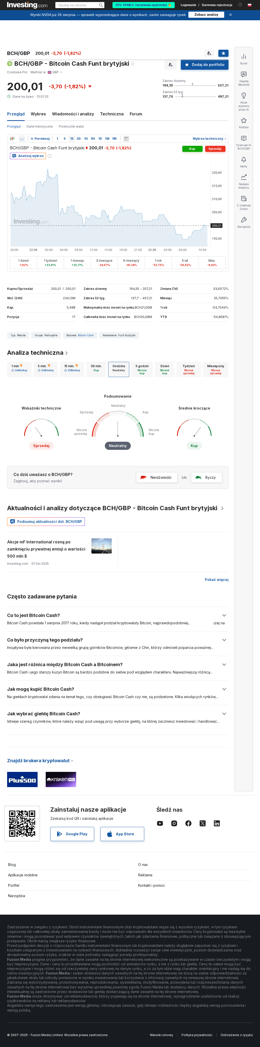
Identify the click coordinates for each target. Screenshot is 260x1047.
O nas (143, 864)
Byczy (210, 477)
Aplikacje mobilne (23, 875)
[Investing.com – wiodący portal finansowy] (27, 5)
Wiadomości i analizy (73, 113)
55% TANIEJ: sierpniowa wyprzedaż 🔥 (144, 5)
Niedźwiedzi (161, 477)
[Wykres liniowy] (22, 138)
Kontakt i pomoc (151, 885)
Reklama (145, 875)
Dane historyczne (40, 126)
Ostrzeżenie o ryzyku (237, 1035)
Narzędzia (16, 896)
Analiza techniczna (35, 352)
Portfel (13, 885)
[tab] (19, 369)
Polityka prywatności (197, 1035)
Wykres (38, 113)
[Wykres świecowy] (12, 138)
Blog (12, 864)
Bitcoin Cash (86, 335)
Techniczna (112, 113)
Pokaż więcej (217, 579)
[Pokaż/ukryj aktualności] (126, 138)
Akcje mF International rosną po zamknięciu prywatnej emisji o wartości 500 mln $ (46, 549)
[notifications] (240, 4)
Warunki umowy (161, 1035)
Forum (136, 113)
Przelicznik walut (71, 126)
